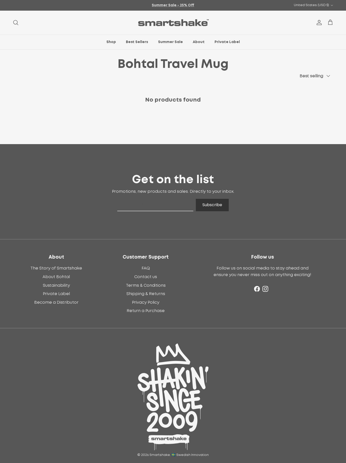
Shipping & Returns (145, 294)
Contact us (145, 277)
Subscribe (212, 205)
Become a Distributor (56, 302)
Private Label (227, 42)
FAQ (146, 268)
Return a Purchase (146, 311)
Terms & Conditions (146, 285)
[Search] (16, 23)
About (199, 42)
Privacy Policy (145, 302)
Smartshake (159, 455)
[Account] (318, 23)
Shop (111, 42)
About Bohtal (56, 277)
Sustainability (56, 285)
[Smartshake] (173, 23)
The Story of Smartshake (56, 268)
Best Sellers (137, 42)
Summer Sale (170, 42)
